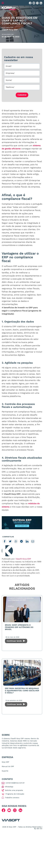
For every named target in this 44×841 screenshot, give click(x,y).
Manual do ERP (8, 766)
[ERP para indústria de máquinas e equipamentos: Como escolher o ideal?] (22, 673)
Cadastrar (22, 95)
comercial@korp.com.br (15, 783)
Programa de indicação (15, 794)
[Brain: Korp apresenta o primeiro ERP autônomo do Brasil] (22, 609)
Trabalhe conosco (12, 797)
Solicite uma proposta (14, 790)
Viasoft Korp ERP (23, 559)
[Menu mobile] (40, 8)
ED (41, 828)
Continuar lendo (14, 641)
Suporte (5, 771)
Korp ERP (5, 762)
